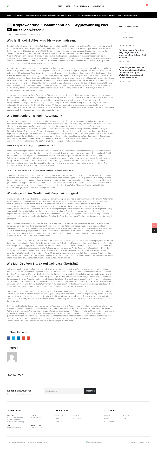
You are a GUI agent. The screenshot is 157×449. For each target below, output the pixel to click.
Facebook (8, 338)
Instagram (147, 392)
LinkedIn (18, 338)
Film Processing (82, 6)
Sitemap (134, 442)
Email (28, 338)
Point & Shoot (109, 421)
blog (124, 32)
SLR (124, 418)
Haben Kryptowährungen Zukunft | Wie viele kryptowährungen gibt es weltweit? (40, 170)
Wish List (76, 415)
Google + (23, 338)
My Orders (77, 418)
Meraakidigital (42, 442)
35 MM (106, 418)
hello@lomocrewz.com (15, 427)
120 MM (107, 415)
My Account (59, 421)
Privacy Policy (145, 442)
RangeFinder (128, 415)
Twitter (13, 338)
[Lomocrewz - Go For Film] (12, 6)
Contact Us (98, 6)
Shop (68, 6)
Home (59, 6)
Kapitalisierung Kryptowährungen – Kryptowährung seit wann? (32, 146)
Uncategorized (128, 38)
